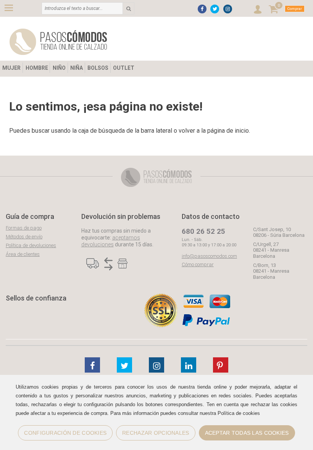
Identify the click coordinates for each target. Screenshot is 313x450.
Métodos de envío (24, 236)
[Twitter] (214, 9)
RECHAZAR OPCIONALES (155, 433)
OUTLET (123, 68)
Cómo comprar (198, 264)
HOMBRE (37, 68)
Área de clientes (23, 254)
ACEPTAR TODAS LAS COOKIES (247, 433)
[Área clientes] (257, 9)
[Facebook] (202, 9)
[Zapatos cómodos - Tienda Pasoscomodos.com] (58, 41)
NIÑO (59, 68)
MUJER (11, 68)
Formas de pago (24, 228)
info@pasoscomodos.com (209, 256)
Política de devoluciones (31, 245)
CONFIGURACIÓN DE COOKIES (65, 433)
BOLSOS (97, 68)
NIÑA (76, 68)
